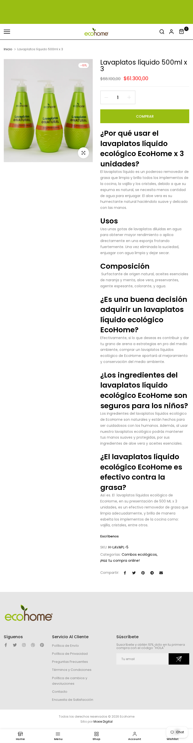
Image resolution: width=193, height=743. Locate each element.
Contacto (59, 691)
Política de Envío (65, 645)
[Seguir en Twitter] (15, 645)
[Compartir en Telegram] (152, 573)
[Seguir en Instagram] (24, 645)
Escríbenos (109, 536)
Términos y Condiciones (71, 669)
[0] (181, 31)
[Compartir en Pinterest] (143, 573)
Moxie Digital (103, 721)
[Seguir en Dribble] (33, 645)
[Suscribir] (179, 659)
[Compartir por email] (161, 573)
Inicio (8, 49)
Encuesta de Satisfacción (72, 699)
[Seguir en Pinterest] (42, 645)
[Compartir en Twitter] (134, 573)
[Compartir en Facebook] (125, 573)
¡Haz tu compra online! (120, 560)
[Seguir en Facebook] (6, 645)
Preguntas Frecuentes (70, 661)
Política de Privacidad (70, 653)
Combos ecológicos (139, 554)
